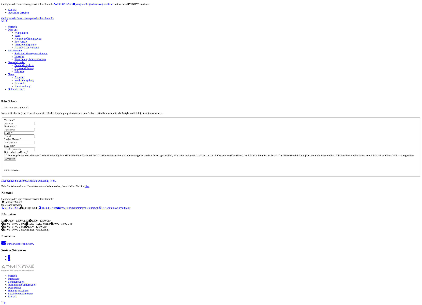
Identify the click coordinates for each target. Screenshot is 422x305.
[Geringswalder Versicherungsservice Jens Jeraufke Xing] (9, 259)
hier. (87, 186)
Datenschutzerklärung (16, 152)
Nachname (10, 126)
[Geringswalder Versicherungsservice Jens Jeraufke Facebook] (9, 256)
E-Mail (8, 132)
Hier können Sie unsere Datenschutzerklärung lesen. (28, 180)
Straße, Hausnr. (12, 139)
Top (3, 302)
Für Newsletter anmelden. (20, 243)
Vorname (9, 120)
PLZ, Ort (9, 145)
